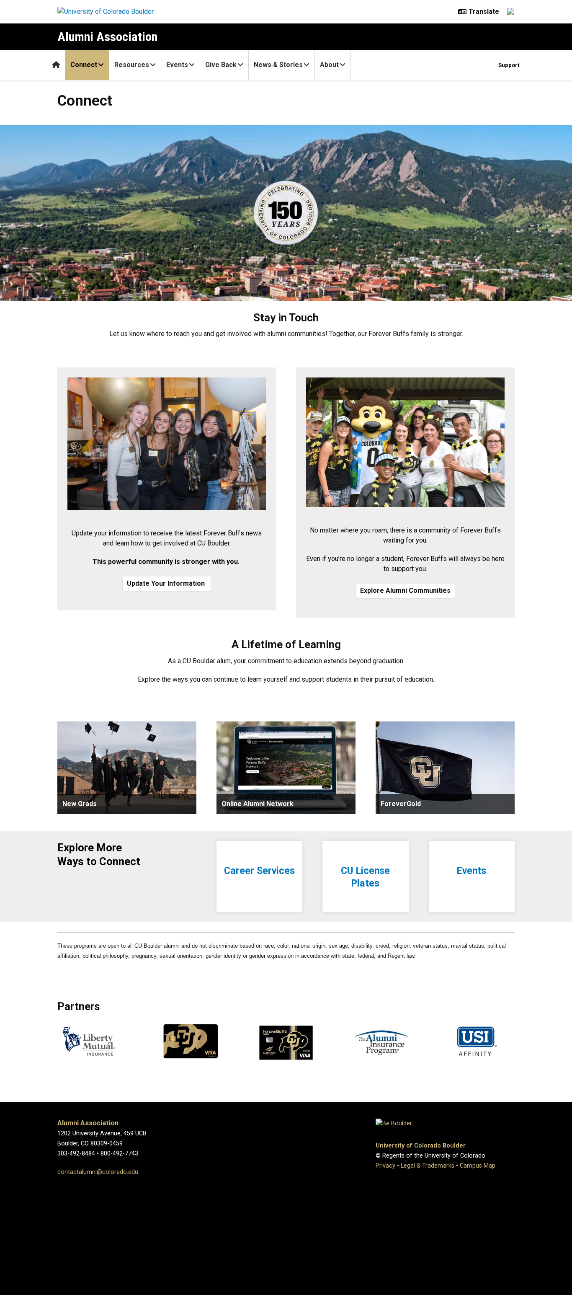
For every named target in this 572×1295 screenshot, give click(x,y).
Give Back (221, 65)
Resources (131, 65)
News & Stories (278, 65)
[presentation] (126, 767)
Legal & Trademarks (427, 1165)
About (329, 65)
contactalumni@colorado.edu (97, 1172)
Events (177, 65)
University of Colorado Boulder (421, 1145)
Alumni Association (107, 36)
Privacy (385, 1165)
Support (508, 65)
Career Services (259, 870)
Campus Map (477, 1165)
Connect (83, 65)
